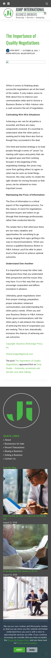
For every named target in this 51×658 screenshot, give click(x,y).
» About (7, 439)
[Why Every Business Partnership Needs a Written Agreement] (25, 599)
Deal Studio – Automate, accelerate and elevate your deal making (23, 368)
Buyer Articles (13, 53)
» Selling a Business (13, 455)
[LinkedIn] (8, 4)
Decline (32, 649)
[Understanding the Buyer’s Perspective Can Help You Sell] (25, 491)
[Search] (47, 4)
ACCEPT (19, 649)
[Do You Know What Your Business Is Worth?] (25, 546)
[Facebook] (4, 4)
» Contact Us (9, 458)
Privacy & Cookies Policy (18, 640)
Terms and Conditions (27, 643)
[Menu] (45, 13)
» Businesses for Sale (13, 443)
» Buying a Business (13, 451)
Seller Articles (28, 53)
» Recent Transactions (14, 447)
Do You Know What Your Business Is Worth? (20, 570)
